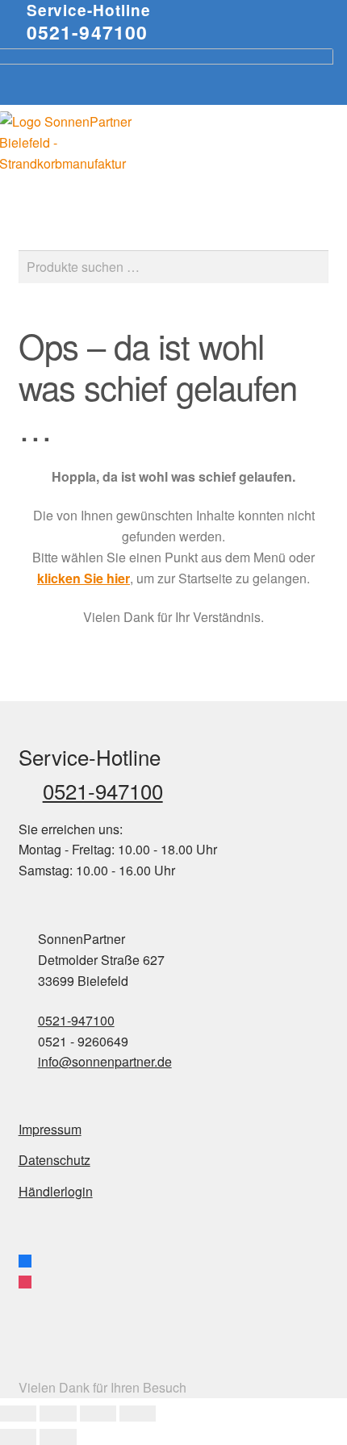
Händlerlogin (56, 1191)
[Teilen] (98, 1413)
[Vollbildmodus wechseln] (58, 1413)
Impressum (50, 1129)
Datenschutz (54, 1160)
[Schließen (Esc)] (137, 1413)
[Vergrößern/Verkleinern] (18, 1413)
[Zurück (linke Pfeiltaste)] (18, 1437)
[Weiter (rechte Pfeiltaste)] (58, 1437)
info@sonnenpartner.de (105, 1061)
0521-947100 (87, 32)
